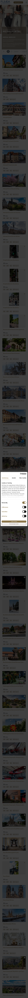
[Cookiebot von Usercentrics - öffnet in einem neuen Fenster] (20, 474)
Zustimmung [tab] (5, 478)
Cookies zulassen (14, 521)
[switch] (24, 507)
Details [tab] (14, 478)
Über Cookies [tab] (22, 478)
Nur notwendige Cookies (14, 524)
